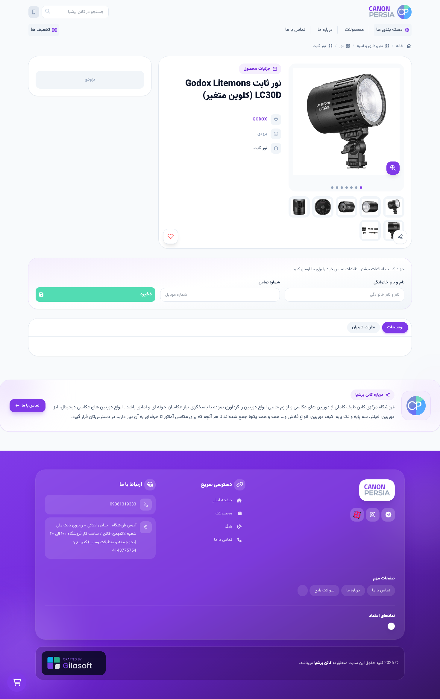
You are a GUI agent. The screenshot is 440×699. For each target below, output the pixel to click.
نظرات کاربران (363, 327)
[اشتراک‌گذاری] (400, 237)
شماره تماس (269, 283)
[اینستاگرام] (372, 514)
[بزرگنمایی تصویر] (393, 168)
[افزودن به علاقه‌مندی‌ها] (170, 236)
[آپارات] (357, 514)
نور (341, 46)
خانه (399, 46)
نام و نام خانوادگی (389, 283)
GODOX (260, 120)
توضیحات (395, 327)
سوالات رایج (324, 590)
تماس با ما (295, 30)
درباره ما (325, 30)
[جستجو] (47, 12)
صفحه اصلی (222, 500)
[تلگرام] (388, 514)
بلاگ (228, 526)
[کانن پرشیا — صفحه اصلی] (390, 12)
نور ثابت (319, 46)
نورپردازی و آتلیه (370, 46)
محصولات (354, 30)
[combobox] (75, 12)
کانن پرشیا (322, 663)
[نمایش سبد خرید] (16, 682)
